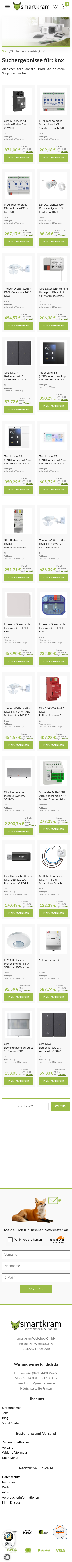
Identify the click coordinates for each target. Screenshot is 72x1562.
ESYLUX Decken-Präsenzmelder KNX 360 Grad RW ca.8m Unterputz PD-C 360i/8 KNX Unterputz (18, 967)
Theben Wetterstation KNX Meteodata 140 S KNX (17, 292)
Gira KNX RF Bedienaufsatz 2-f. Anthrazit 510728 (15, 376)
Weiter (60, 1106)
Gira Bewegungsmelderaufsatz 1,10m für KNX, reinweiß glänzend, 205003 (20, 1051)
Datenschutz (11, 1477)
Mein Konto (10, 1457)
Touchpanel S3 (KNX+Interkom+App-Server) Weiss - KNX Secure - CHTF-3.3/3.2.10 (18, 464)
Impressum (9, 1482)
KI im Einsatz (11, 1502)
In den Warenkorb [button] (18, 157)
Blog (5, 1418)
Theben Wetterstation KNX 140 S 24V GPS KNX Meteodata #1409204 (52, 546)
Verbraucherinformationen (20, 1497)
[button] (7, 1557)
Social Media (10, 1423)
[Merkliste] (55, 6)
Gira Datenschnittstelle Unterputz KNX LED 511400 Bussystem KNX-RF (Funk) (53, 294)
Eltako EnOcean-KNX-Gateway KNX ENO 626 (53, 627)
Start (5, 51)
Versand (29, 151)
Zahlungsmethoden (15, 1442)
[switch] (8, 1544)
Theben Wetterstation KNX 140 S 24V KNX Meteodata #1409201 (17, 711)
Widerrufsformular (15, 1452)
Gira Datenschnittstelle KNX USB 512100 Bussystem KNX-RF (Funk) (18, 881)
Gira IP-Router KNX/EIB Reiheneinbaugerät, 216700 (16, 546)
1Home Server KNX (51, 960)
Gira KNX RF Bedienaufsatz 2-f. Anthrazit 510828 (50, 1047)
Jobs (5, 1413)
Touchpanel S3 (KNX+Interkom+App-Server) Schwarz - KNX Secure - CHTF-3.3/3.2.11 (53, 380)
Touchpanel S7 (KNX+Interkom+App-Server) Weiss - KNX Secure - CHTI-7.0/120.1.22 (53, 464)
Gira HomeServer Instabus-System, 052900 (15, 795)
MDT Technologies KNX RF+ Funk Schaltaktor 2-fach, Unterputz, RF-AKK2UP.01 (50, 883)
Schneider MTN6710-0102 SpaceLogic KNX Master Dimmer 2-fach (53, 795)
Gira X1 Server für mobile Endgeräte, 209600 (15, 124)
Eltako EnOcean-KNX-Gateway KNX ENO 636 (18, 627)
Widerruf (8, 1487)
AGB (5, 1492)
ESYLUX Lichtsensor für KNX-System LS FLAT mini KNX (51, 208)
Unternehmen (11, 1407)
